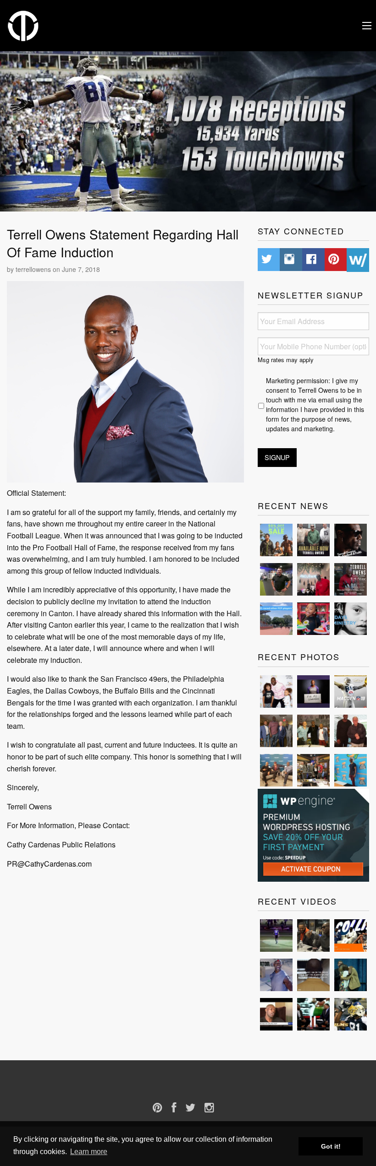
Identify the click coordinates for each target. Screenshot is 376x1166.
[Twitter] (195, 1107)
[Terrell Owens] (23, 24)
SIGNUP (277, 457)
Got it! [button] (331, 1146)
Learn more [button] (88, 1151)
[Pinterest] (162, 1107)
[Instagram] (214, 1107)
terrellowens (33, 269)
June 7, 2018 (81, 269)
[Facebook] (178, 1107)
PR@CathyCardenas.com (49, 863)
